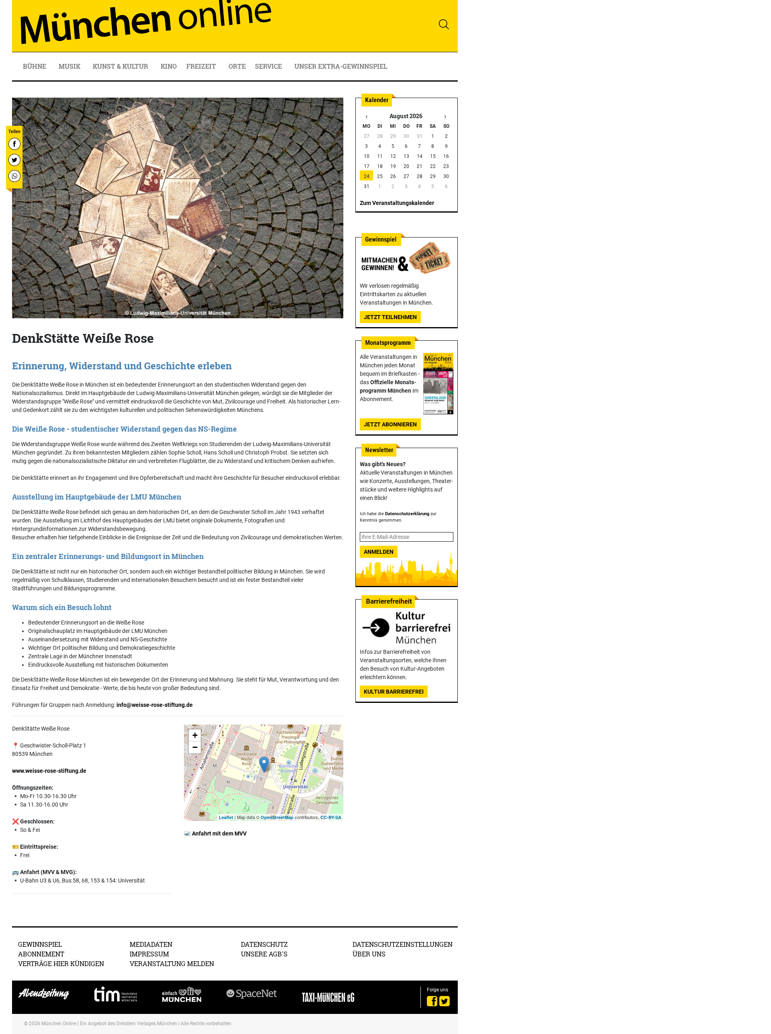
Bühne (35, 66)
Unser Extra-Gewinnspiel (340, 66)
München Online (58, 1023)
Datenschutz (264, 944)
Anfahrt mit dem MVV (219, 833)
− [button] (195, 747)
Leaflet (226, 817)
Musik (70, 66)
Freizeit (202, 66)
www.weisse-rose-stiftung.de (49, 771)
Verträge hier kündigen (61, 963)
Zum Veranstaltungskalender (397, 203)
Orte (237, 66)
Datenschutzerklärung (407, 513)
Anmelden (379, 552)
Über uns (369, 954)
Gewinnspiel (40, 944)
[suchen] (444, 24)
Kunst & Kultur (121, 66)
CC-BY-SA (330, 817)
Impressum (149, 954)
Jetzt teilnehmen (390, 317)
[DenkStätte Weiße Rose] (264, 764)
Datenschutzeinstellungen (403, 944)
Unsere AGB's (264, 954)
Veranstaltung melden (172, 963)
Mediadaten (151, 944)
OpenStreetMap (277, 817)
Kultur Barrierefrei (394, 691)
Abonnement (41, 954)
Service (269, 66)
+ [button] (195, 735)
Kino (169, 66)
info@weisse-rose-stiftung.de (154, 705)
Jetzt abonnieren (390, 424)
